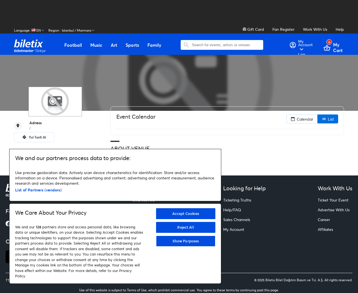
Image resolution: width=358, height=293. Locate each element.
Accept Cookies (185, 213)
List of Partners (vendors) (38, 190)
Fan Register (283, 29)
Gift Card (255, 29)
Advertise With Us (334, 209)
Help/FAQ (232, 209)
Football (73, 45)
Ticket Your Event (333, 200)
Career (324, 219)
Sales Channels (236, 219)
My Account (233, 229)
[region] (115, 216)
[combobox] (226, 45)
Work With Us (315, 29)
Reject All (185, 227)
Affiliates (325, 229)
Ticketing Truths (237, 200)
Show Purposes (186, 240)
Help (340, 29)
